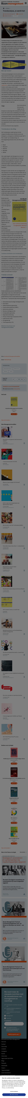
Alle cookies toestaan (14, 1094)
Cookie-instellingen (14, 1091)
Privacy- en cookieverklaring (8, 1087)
